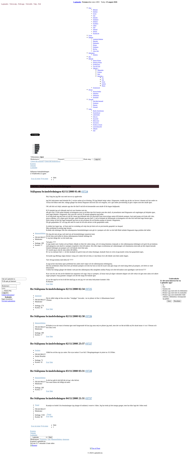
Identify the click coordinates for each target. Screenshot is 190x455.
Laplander (77, 2)
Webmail (95, 29)
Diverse (90, 89)
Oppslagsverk (96, 87)
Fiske (98, 74)
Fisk (103, 79)
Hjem (90, 8)
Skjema (95, 45)
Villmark (95, 128)
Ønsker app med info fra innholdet (174, 293)
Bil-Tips (95, 49)
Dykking (99, 72)
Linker (90, 109)
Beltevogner (96, 120)
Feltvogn (95, 116)
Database (95, 11)
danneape (38, 296)
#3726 (88, 316)
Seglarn (37, 350)
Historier (95, 105)
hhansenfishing (40, 233)
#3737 (88, 398)
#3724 (84, 191)
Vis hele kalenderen (8, 301)
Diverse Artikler (97, 91)
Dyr (103, 77)
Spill (94, 27)
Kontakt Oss (96, 33)
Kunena (33, 164)
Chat (94, 15)
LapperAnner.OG (97, 126)
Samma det (166, 289)
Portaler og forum (97, 124)
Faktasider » (100, 76)
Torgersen (43, 439)
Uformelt (91, 99)
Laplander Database (98, 39)
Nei (164, 287)
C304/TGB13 (96, 114)
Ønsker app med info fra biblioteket (175, 291)
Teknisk (33, 166)
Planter (103, 85)
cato (49, 439)
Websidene (95, 93)
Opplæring (95, 103)
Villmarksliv (100, 70)
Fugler (103, 81)
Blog (90, 56)
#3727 (88, 343)
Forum (94, 13)
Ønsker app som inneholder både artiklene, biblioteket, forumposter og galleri (174, 297)
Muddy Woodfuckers (98, 110)
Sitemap (95, 31)
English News (96, 64)
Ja (163, 285)
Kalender (95, 17)
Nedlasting (95, 19)
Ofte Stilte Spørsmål (98, 101)
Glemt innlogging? (8, 295)
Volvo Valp (96, 51)
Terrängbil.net (96, 112)
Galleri (94, 25)
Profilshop (95, 23)
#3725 (88, 289)
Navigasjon (96, 122)
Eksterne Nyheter (97, 62)
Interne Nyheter (97, 60)
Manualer (95, 41)
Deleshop (95, 21)
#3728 (88, 371)
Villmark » (95, 68)
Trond (37, 405)
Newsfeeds (95, 97)
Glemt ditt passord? (37, 161)
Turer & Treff (96, 66)
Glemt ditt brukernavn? (52, 161)
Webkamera (96, 95)
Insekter (104, 83)
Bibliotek (95, 9)
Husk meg (7, 291)
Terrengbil (95, 118)
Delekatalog (96, 43)
